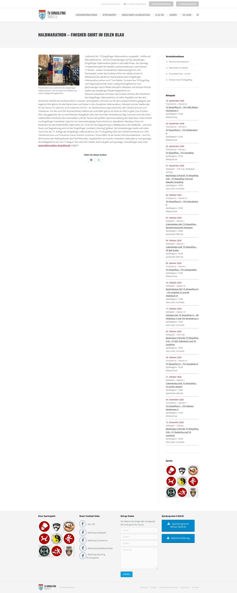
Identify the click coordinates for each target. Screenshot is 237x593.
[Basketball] (182, 470)
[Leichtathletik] (193, 481)
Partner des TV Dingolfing (180, 79)
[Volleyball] (193, 492)
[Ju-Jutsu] (182, 481)
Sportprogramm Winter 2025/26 (179, 525)
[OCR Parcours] (171, 492)
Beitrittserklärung (180, 538)
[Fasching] (193, 470)
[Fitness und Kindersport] (171, 481)
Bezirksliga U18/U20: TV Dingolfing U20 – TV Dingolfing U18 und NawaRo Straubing (182, 178)
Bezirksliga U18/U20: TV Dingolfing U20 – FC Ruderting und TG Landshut (182, 432)
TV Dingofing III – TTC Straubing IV (182, 364)
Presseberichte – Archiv (180, 73)
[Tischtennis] (182, 492)
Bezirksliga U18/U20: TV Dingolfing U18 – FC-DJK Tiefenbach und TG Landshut (182, 341)
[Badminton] (171, 470)
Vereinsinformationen (179, 61)
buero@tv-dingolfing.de (136, 4)
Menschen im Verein (178, 67)
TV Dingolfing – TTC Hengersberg (181, 269)
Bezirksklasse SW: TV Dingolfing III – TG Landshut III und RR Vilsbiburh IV (182, 292)
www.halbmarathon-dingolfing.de (54, 145)
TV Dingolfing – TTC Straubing (180, 152)
